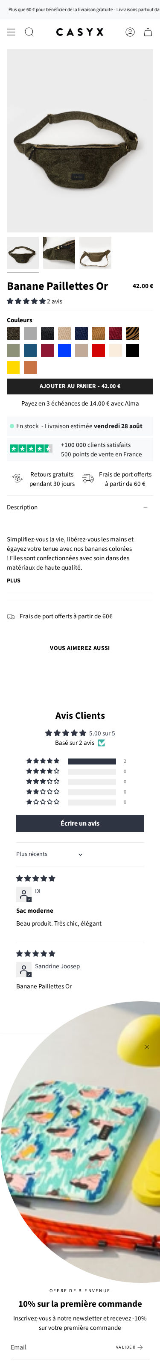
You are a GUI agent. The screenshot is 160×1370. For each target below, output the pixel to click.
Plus (13, 580)
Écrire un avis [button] (80, 823)
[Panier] (148, 32)
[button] (29, 32)
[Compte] (130, 32)
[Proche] (147, 1047)
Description (22, 507)
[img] (35, 878)
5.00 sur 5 (102, 733)
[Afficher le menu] (11, 32)
